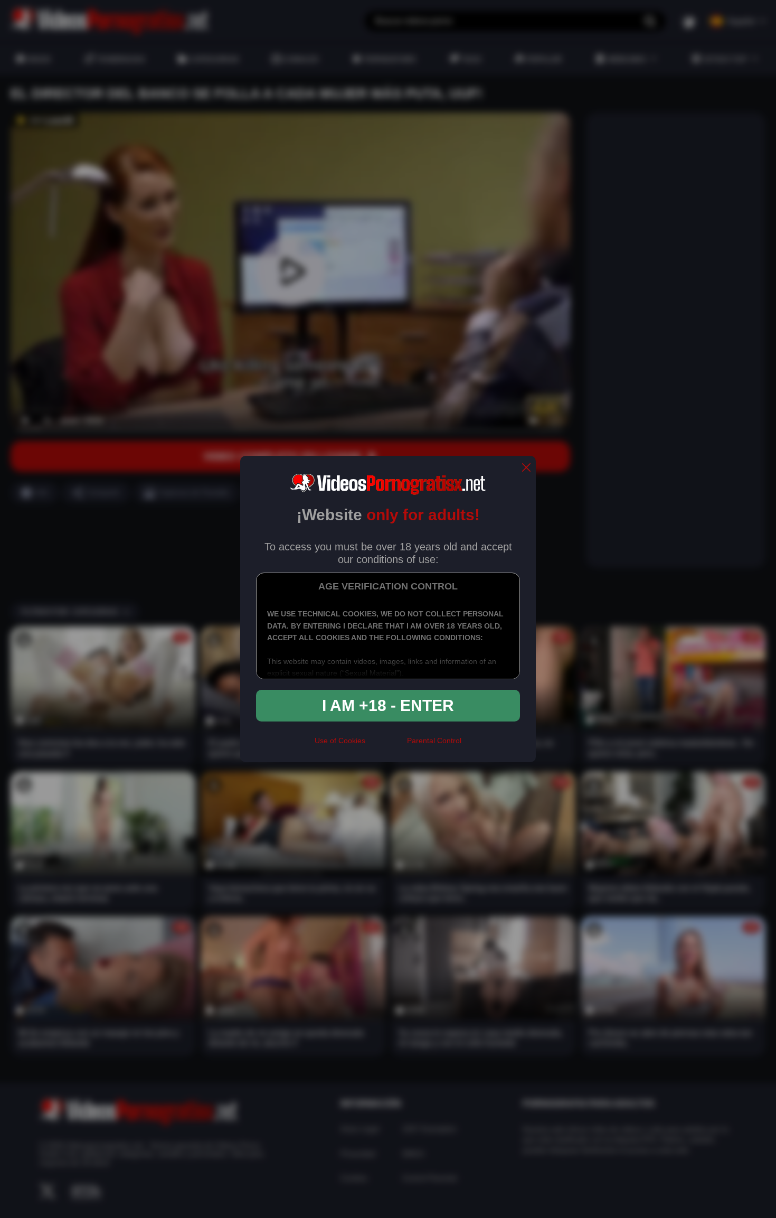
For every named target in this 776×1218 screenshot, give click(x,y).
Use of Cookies (340, 740)
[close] (526, 468)
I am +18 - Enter (388, 705)
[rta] (386, 745)
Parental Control (434, 740)
